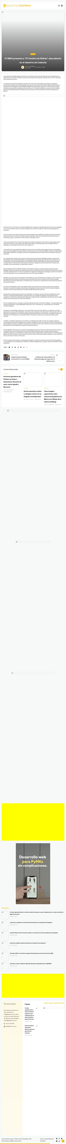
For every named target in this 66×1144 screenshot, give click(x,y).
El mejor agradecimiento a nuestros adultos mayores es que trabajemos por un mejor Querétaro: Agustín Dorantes (29, 1013)
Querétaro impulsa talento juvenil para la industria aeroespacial (28, 943)
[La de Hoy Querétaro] (17, 5)
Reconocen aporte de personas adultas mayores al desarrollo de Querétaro (29, 1029)
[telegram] (18, 347)
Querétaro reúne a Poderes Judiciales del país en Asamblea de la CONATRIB (30, 963)
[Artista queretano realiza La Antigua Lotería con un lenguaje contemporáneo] (33, 379)
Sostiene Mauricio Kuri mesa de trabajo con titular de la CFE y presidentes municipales (34, 933)
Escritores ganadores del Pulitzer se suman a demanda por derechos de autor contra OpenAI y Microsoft (12, 381)
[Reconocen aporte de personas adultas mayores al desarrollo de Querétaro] (38, 1027)
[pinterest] (15, 347)
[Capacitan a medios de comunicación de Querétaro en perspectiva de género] (5, 925)
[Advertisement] (33, 822)
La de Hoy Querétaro (30, 66)
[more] (27, 347)
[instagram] (61, 1138)
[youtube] (56, 1141)
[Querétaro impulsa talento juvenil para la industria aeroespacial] (5, 946)
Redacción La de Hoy (28, 399)
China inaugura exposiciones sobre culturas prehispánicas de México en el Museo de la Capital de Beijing (53, 396)
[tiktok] (59, 1141)
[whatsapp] (23, 347)
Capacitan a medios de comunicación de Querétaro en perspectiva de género (31, 922)
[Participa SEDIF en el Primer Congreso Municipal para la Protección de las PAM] (5, 956)
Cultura (33, 54)
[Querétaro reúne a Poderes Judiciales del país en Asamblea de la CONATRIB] (5, 967)
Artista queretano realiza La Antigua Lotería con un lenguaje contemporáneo (33, 394)
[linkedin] (21, 347)
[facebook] (9, 347)
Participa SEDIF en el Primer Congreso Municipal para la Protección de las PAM (31, 953)
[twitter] (12, 347)
